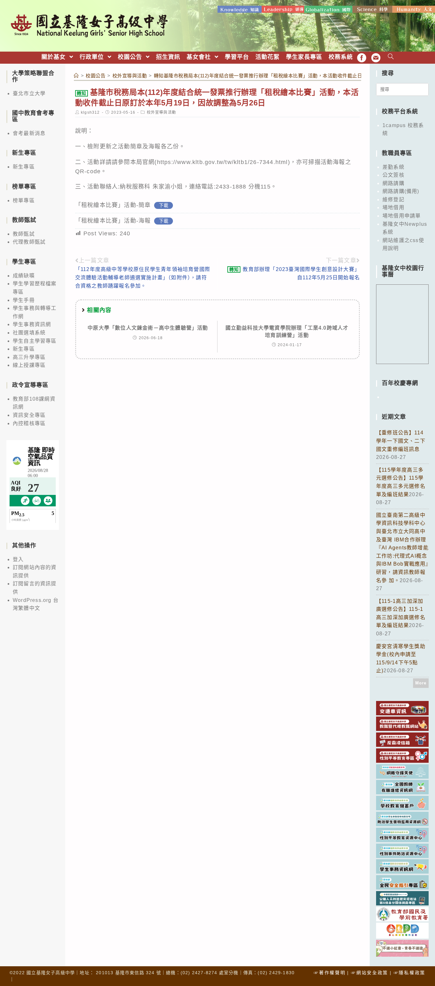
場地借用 (393, 207)
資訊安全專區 (29, 415)
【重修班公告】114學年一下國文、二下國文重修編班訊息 (400, 441)
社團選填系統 (29, 332)
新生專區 (24, 166)
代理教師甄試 (29, 242)
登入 (18, 559)
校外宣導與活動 (161, 112)
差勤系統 (393, 167)
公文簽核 (393, 175)
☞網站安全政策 (369, 972)
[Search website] (391, 57)
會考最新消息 (29, 133)
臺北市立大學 (29, 93)
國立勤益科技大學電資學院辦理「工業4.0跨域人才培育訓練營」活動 (287, 331)
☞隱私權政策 (409, 972)
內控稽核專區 (29, 423)
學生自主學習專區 (35, 341)
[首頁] (76, 75)
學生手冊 (24, 300)
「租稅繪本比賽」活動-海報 (113, 221)
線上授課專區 (29, 365)
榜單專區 (24, 200)
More (421, 683)
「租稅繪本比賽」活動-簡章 (113, 205)
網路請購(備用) (400, 191)
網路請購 (393, 183)
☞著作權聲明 (330, 972)
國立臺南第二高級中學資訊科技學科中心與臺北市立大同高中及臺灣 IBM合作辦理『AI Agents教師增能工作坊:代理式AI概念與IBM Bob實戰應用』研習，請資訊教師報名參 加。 (402, 547)
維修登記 (393, 199)
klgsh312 (90, 112)
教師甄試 (24, 234)
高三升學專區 (29, 357)
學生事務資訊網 (32, 324)
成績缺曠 (24, 275)
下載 (163, 205)
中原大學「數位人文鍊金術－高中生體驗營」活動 (148, 328)
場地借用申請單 (401, 215)
